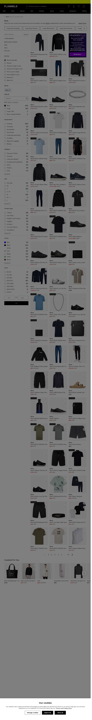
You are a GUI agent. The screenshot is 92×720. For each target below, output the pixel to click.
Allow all (60, 713)
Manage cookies (32, 713)
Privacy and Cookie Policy (64, 708)
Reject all (47, 713)
